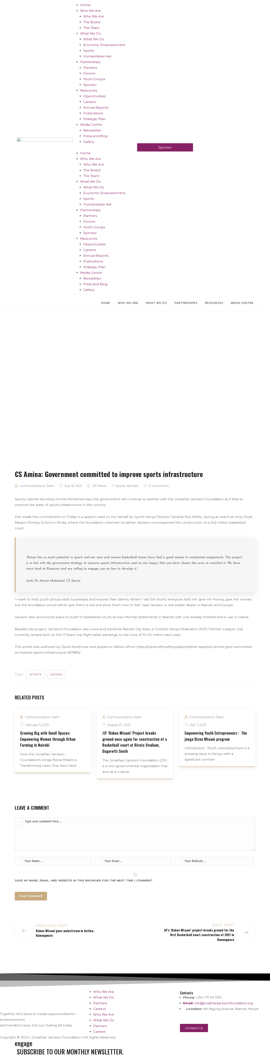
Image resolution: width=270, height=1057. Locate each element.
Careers (89, 102)
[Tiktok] (242, 1017)
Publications (93, 113)
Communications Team (37, 486)
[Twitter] (185, 1017)
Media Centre (91, 125)
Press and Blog (95, 136)
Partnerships (90, 62)
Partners (90, 68)
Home (85, 5)
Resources (88, 90)
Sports (88, 51)
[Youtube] (219, 1017)
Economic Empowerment (104, 45)
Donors (89, 73)
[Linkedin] (230, 1017)
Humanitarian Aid (97, 56)
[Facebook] (196, 1017)
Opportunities (94, 96)
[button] (105, 147)
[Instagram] (208, 1017)
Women (133, 486)
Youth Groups (94, 79)
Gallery (88, 142)
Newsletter (92, 130)
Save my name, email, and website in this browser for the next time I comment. (84, 880)
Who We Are (90, 11)
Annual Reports (95, 107)
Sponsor (90, 85)
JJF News (99, 486)
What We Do (90, 33)
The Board (91, 22)
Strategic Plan (94, 119)
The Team (91, 28)
